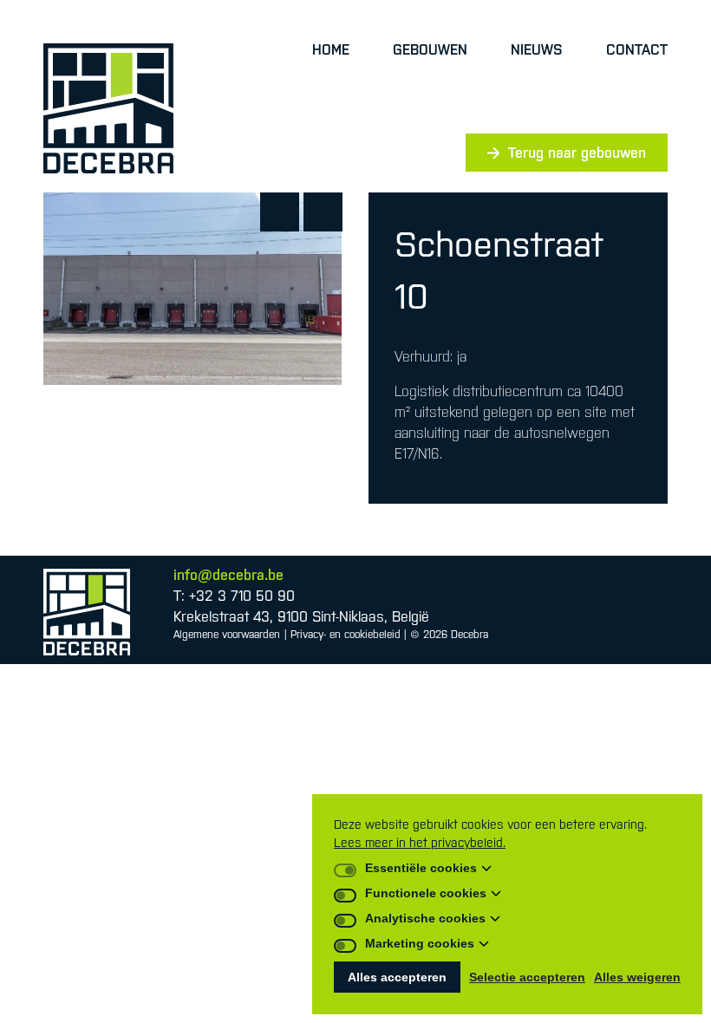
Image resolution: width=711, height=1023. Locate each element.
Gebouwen (430, 49)
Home (330, 49)
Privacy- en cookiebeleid (345, 635)
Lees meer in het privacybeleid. (420, 843)
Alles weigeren (637, 977)
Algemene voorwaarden (226, 635)
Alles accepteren (397, 977)
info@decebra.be (228, 575)
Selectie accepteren (527, 977)
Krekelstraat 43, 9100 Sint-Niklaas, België (301, 616)
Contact (637, 49)
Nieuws (537, 49)
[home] (108, 108)
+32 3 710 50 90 (242, 595)
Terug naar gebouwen (577, 152)
